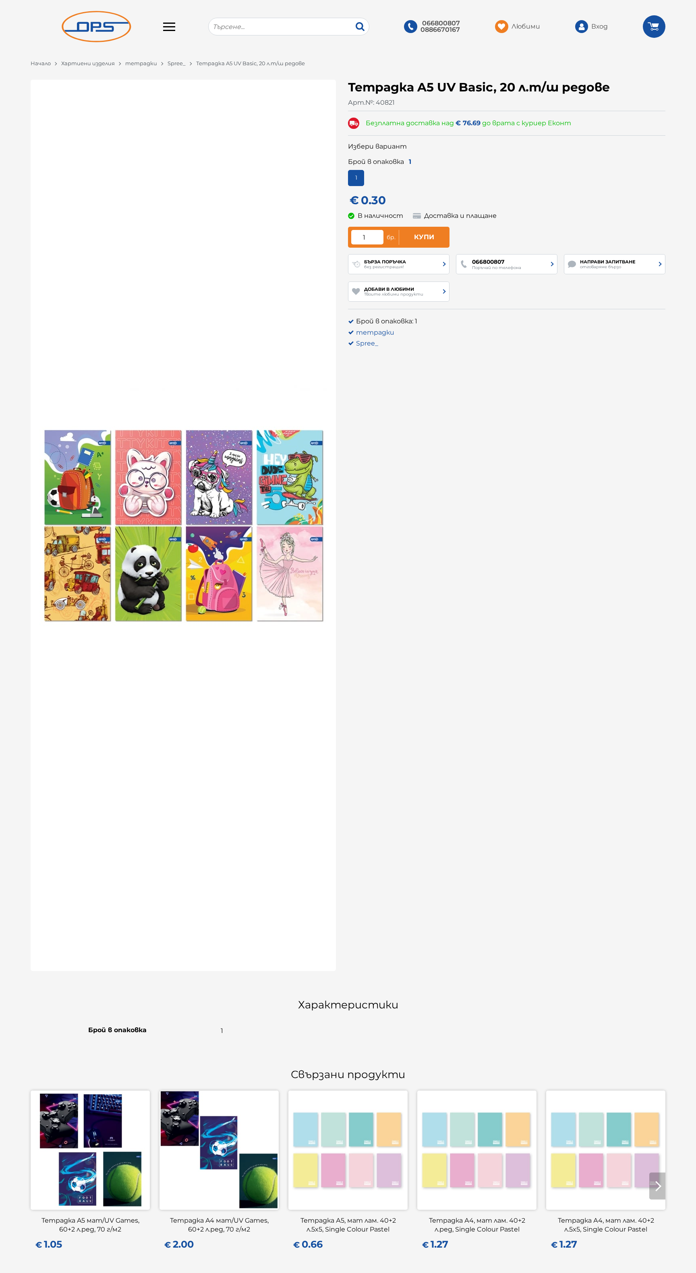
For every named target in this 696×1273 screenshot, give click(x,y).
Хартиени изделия (88, 63)
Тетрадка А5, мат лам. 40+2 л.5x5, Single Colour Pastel (348, 1225)
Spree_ (177, 63)
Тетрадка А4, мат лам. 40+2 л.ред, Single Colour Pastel (477, 1225)
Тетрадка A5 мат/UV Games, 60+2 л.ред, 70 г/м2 (90, 1225)
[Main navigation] (169, 26)
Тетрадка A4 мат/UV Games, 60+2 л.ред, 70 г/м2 (219, 1225)
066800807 (441, 23)
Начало (41, 63)
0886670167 (440, 30)
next (657, 1186)
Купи (424, 237)
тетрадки (141, 63)
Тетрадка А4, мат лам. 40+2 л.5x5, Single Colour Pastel (606, 1225)
